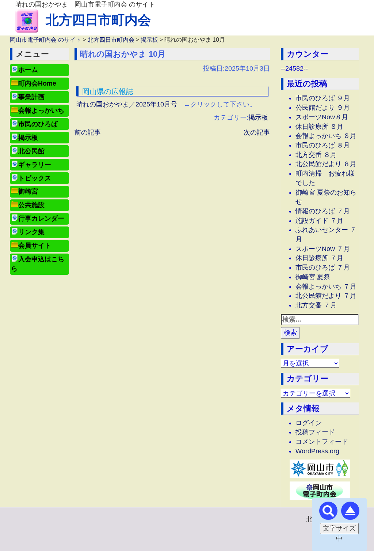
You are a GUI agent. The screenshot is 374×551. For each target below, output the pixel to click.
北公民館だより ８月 (325, 164)
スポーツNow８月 (321, 117)
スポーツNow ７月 (322, 248)
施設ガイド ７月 (319, 220)
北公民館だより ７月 (325, 295)
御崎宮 (28, 191)
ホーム (28, 70)
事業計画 (31, 97)
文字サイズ (339, 528)
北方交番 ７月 (316, 305)
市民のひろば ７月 (322, 267)
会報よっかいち (41, 110)
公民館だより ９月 (322, 107)
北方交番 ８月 (316, 154)
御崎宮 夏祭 (312, 277)
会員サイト (34, 245)
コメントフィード (321, 441)
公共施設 (31, 205)
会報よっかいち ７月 (325, 286)
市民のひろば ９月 (322, 98)
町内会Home (37, 83)
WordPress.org (317, 451)
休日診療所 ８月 (319, 126)
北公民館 (31, 151)
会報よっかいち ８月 (325, 135)
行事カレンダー (41, 218)
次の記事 (257, 132)
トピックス (34, 178)
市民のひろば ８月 (322, 145)
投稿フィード (315, 432)
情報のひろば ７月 (322, 211)
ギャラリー (34, 164)
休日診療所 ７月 (319, 258)
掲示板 (28, 137)
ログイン (308, 423)
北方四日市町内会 (98, 19)
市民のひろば (38, 124)
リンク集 (31, 232)
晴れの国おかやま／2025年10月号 (126, 104)
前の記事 (88, 132)
